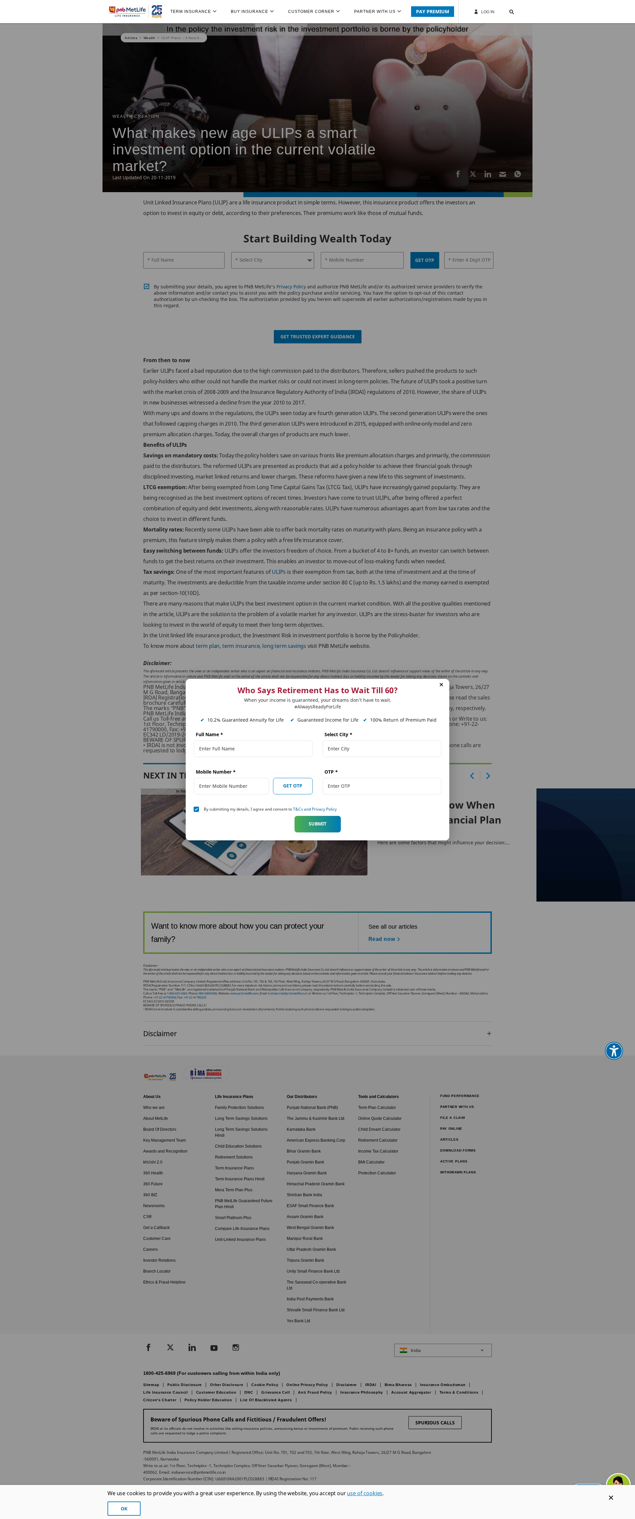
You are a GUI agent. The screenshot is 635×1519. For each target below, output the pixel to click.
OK (124, 1508)
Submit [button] (317, 824)
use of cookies (364, 1493)
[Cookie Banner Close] (611, 1498)
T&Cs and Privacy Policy (315, 809)
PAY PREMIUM (432, 11)
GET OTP (292, 785)
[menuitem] (196, 11)
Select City (338, 734)
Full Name (209, 734)
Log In (487, 12)
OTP (331, 772)
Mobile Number (216, 772)
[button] (505, 11)
